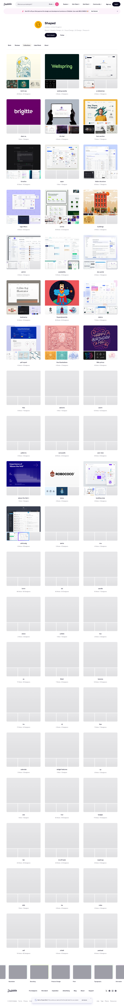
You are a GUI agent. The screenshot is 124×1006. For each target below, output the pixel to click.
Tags (102, 1001)
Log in (116, 4)
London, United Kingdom (53, 27)
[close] (117, 11)
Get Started (94, 11)
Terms (20, 1001)
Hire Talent (75, 4)
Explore (65, 4)
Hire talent (44, 990)
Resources (113, 1001)
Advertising (66, 990)
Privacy (26, 1001)
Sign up (108, 4)
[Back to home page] (8, 4)
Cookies (31, 1001)
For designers (33, 990)
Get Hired (86, 4)
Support (91, 990)
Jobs (98, 1001)
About (82, 990)
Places (107, 1001)
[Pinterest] (115, 991)
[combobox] (31, 4)
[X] (106, 991)
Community (96, 4)
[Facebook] (109, 991)
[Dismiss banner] (91, 998)
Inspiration (55, 990)
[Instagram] (112, 991)
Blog (75, 990)
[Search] (57, 4)
